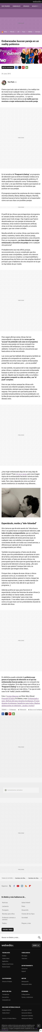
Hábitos (30, 31)
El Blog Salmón (26, 994)
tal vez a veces (21, 474)
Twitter (19, 67)
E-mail (26, 67)
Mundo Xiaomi (6, 967)
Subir (35, 945)
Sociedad (25, 917)
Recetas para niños (8, 914)
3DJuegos (24, 955)
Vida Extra (24, 958)
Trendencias (5, 994)
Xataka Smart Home (7, 964)
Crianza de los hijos (28, 914)
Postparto (5, 910)
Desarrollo (25, 910)
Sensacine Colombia (27, 1015)
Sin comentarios (8, 67)
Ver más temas (8, 929)
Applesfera (5, 961)
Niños (5, 31)
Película (12, 31)
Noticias (5, 902)
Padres (4, 923)
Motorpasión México (27, 1018)
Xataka (4, 955)
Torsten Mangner (12, 696)
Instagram (22, 885)
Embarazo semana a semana (8, 918)
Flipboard (23, 67)
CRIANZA (26, 6)
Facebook (16, 67)
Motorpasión (25, 981)
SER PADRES (6, 6)
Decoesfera (5, 997)
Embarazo (12, 710)
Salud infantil (26, 902)
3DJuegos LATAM (26, 1010)
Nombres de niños (20, 878)
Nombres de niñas (33, 878)
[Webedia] (37, 1)
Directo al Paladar (7, 981)
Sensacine (24, 968)
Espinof (24, 971)
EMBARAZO (16, 6)
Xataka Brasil (5, 1013)
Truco (23, 31)
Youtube (18, 885)
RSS (26, 885)
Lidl (18, 31)
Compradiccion (6, 1000)
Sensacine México (27, 1013)
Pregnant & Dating (8, 699)
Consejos (37, 31)
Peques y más (26, 923)
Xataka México (6, 1010)
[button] (12, 82)
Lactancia (5, 906)
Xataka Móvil (5, 958)
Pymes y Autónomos (27, 997)
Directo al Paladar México (9, 1018)
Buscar (39, 937)
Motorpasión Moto (27, 984)
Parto (23, 906)
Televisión (23, 710)
